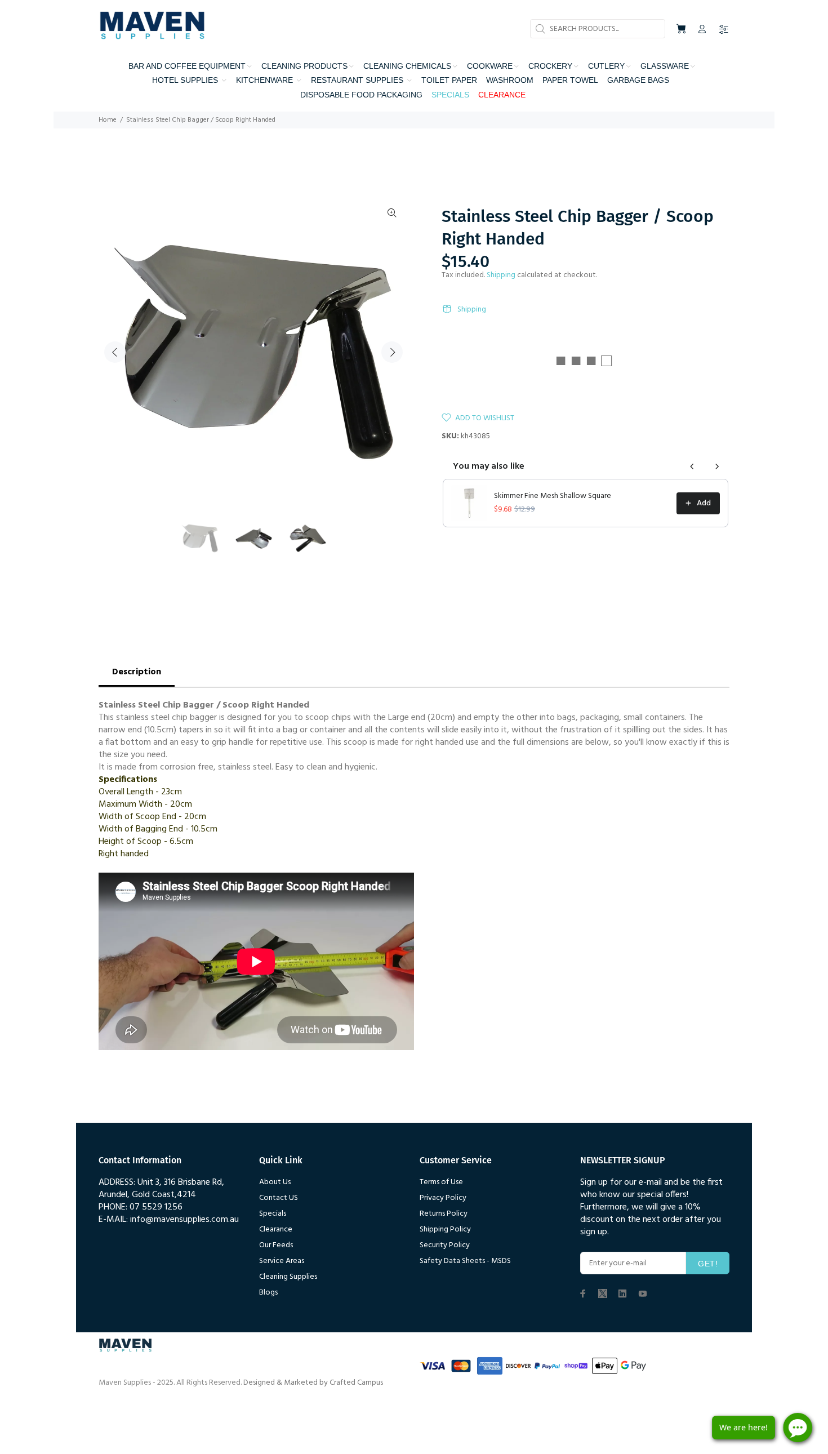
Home (108, 120)
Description (136, 672)
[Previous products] (692, 466)
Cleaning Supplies (288, 1276)
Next (392, 352)
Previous (115, 352)
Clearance (275, 1229)
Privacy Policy (443, 1197)
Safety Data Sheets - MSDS (465, 1261)
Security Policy (445, 1245)
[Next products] (717, 466)
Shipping (501, 275)
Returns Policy (444, 1213)
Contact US (278, 1197)
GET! (708, 1263)
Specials (272, 1213)
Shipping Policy (445, 1229)
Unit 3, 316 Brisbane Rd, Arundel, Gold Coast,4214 (161, 1188)
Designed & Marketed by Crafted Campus (313, 1382)
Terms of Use (441, 1182)
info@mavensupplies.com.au (184, 1219)
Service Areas (281, 1261)
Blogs (268, 1292)
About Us (275, 1182)
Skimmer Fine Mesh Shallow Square (552, 496)
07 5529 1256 (156, 1207)
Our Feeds (276, 1245)
